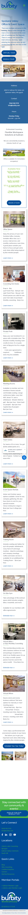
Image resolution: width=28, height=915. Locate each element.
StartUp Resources (8, 874)
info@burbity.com (14, 105)
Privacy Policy (14, 912)
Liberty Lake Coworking (10, 846)
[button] (9, 52)
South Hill (5, 853)
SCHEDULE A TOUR (8, 906)
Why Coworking (7, 867)
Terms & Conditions (22, 912)
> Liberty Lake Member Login (12, 888)
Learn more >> (8, 258)
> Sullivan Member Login (10, 885)
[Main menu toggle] (24, 5)
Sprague (4, 848)
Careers (4, 872)
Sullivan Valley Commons (10, 851)
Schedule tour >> (9, 615)
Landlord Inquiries (8, 869)
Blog (3, 865)
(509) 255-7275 (14, 103)
